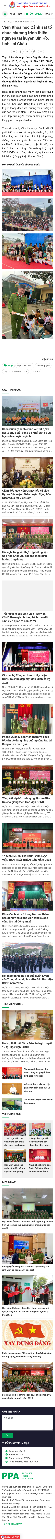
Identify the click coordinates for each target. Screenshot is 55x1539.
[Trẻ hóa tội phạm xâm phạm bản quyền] (12, 1104)
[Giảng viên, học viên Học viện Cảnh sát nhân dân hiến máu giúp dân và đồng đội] (40, 1129)
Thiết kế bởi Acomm (12, 1523)
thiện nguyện (43, 365)
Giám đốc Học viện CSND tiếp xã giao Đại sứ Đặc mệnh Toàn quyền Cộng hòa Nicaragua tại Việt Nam (26, 494)
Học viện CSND (24, 365)
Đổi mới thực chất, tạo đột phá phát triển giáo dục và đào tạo (37, 1087)
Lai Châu (35, 371)
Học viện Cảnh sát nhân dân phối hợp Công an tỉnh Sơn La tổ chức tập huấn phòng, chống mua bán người (27, 1225)
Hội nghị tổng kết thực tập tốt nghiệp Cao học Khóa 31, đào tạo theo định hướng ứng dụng (25, 555)
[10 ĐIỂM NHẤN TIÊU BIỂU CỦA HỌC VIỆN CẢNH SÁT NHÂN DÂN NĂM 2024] (27, 838)
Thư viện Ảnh (11, 1114)
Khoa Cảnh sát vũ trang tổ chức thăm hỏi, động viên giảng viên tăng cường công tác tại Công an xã (25, 918)
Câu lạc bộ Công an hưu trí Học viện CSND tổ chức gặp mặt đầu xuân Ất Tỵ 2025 (26, 679)
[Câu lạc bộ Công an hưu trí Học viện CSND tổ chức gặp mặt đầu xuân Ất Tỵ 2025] (27, 657)
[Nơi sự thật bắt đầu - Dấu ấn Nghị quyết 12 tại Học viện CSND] (27, 1025)
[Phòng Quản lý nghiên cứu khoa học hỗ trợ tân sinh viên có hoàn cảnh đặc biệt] (27, 1248)
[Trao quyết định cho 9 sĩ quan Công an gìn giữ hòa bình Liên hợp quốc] (12, 1073)
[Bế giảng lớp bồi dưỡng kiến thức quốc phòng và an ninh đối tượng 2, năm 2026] (27, 1377)
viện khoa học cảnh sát (15, 371)
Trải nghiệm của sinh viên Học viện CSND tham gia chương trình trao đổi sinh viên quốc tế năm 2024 (25, 617)
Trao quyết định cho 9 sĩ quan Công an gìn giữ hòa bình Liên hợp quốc (37, 1072)
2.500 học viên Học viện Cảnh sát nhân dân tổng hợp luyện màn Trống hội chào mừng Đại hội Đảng (14, 1145)
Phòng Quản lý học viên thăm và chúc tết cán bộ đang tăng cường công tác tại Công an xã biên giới (27, 740)
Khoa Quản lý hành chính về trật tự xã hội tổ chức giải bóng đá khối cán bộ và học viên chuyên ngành (26, 432)
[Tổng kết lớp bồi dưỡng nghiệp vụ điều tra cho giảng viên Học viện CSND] (27, 780)
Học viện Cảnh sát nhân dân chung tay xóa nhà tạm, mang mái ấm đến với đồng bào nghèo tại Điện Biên (25, 1311)
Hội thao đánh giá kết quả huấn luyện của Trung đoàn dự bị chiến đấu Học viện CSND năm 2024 (27, 979)
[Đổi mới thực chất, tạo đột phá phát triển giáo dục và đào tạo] (12, 1089)
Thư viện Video (12, 1004)
